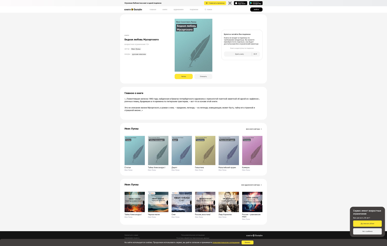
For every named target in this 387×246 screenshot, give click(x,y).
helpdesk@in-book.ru (131, 238)
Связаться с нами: (131, 235)
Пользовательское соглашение (193, 235)
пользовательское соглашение (226, 242)
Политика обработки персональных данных (192, 238)
